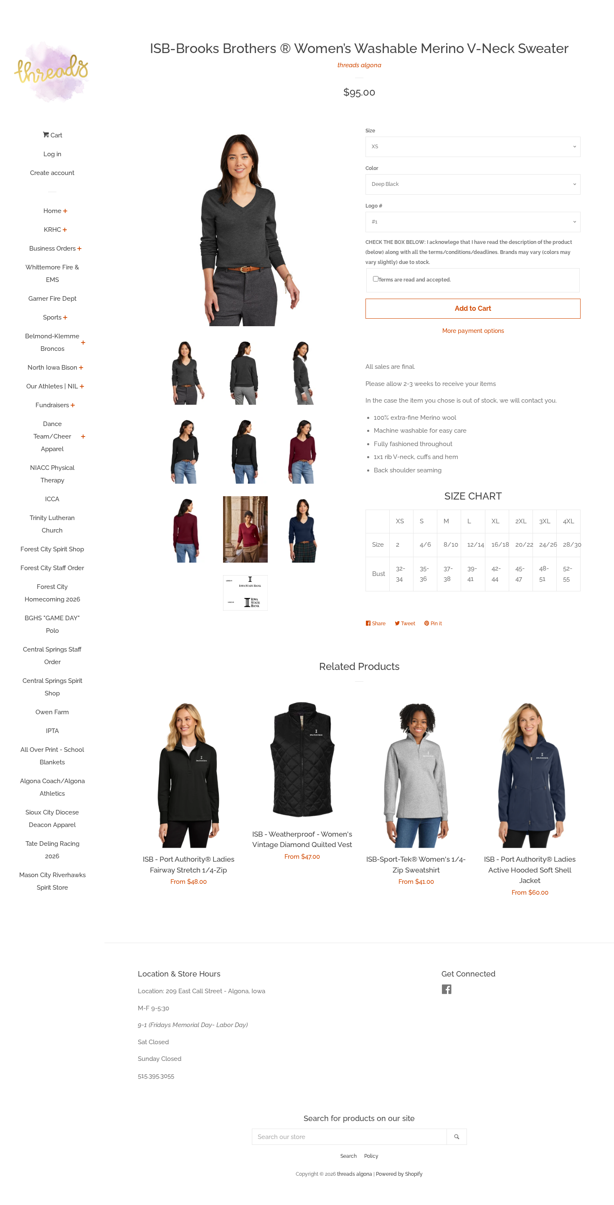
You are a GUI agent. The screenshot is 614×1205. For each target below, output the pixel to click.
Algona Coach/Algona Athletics (52, 787)
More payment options (473, 330)
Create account (52, 173)
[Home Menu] (65, 211)
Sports (52, 317)
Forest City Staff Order (52, 568)
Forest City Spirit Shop (52, 549)
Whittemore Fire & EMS (52, 274)
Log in (52, 154)
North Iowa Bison (52, 367)
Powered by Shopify (399, 1174)
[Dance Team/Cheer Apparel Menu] (83, 437)
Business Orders (52, 248)
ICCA (52, 499)
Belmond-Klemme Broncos (52, 342)
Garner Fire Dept (52, 298)
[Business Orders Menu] (80, 249)
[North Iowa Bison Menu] (81, 368)
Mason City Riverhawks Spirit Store (52, 881)
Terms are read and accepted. (414, 280)
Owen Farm (52, 712)
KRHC (52, 229)
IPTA (52, 731)
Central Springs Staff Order (52, 656)
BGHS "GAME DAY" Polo (52, 624)
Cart (55, 135)
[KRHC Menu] (65, 230)
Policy (371, 1156)
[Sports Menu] (65, 318)
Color (371, 168)
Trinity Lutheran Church (52, 524)
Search (348, 1156)
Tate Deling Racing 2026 (52, 850)
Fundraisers (52, 405)
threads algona (359, 65)
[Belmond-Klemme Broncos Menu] (83, 343)
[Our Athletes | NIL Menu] (82, 387)
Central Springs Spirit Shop (52, 687)
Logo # (374, 206)
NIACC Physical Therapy (52, 474)
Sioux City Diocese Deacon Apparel (52, 819)
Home (52, 211)
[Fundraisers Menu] (73, 406)
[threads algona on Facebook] (446, 991)
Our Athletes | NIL (52, 386)
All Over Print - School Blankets (52, 756)
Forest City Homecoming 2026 (52, 593)
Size (370, 131)
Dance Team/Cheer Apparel (52, 436)
